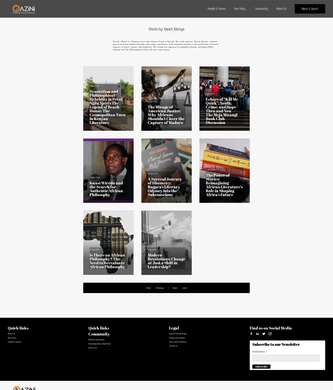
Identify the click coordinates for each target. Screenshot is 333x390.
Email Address (259, 352)
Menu (310, 8)
